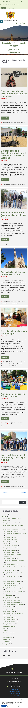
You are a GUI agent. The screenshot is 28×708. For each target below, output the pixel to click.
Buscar (22, 502)
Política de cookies (15, 693)
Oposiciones (6, 641)
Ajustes (16, 705)
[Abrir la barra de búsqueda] (17, 23)
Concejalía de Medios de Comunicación (13, 579)
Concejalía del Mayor (8, 624)
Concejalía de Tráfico (8, 611)
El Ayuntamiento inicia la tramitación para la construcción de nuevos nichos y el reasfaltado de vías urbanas (13, 154)
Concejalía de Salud (8, 606)
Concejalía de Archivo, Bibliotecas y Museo (14, 533)
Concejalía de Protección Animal (11, 600)
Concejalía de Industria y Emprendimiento (14, 566)
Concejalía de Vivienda (9, 621)
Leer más (4, 118)
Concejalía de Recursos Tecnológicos (13, 604)
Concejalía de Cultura (9, 548)
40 (20, 492)
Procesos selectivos (7, 635)
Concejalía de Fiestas (8, 558)
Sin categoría (5, 644)
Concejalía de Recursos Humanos (12, 602)
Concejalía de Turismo (9, 617)
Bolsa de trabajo (7, 637)
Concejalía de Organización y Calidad (13, 591)
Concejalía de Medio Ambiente (9, 303)
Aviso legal (15, 689)
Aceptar (4, 705)
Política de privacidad (15, 691)
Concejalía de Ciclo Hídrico (10, 537)
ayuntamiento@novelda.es (17, 1)
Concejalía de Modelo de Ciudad (11, 581)
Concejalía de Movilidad (9, 585)
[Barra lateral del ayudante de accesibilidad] (1, 21)
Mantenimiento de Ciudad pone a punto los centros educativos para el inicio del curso (14, 93)
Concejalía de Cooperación (10, 545)
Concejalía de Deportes (9, 550)
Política (5, 630)
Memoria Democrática (9, 626)
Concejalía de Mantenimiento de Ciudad (14, 122)
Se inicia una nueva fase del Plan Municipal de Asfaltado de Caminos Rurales (13, 215)
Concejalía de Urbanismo (15, 365)
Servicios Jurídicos (8, 632)
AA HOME (4, 514)
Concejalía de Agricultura (10, 531)
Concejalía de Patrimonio (9, 598)
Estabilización (6, 639)
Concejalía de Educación (9, 552)
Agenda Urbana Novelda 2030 (11, 518)
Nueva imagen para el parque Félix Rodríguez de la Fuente (13, 395)
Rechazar (10, 705)
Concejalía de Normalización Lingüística (13, 588)
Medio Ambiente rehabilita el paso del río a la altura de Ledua (13, 273)
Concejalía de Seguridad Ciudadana (12, 609)
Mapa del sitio (15, 695)
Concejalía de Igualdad (9, 564)
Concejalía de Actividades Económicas (13, 529)
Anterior (4, 492)
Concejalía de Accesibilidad (10, 523)
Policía (5, 628)
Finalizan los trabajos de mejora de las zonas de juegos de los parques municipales (13, 457)
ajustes (11, 703)
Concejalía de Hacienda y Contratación (13, 560)
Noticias (4, 516)
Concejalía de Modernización (10, 583)
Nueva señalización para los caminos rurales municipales (14, 332)
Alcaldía (5, 423)
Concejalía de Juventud (9, 570)
